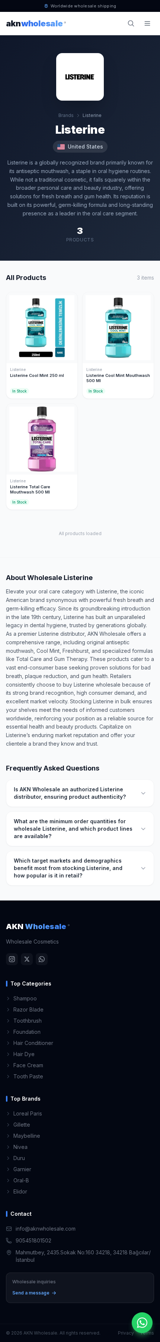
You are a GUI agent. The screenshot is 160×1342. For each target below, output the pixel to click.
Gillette (21, 1124)
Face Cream (28, 1065)
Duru (19, 1158)
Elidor (20, 1191)
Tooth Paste (28, 1076)
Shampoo (25, 998)
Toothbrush (27, 1020)
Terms (147, 1333)
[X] (27, 959)
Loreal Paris (27, 1113)
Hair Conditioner (33, 1043)
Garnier (22, 1169)
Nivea (20, 1147)
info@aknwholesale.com (46, 1228)
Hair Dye (24, 1054)
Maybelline (26, 1136)
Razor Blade (28, 1009)
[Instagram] (12, 959)
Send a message (30, 1293)
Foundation (27, 1032)
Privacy (126, 1333)
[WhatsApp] (42, 959)
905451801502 (33, 1240)
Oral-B (21, 1180)
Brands (66, 115)
